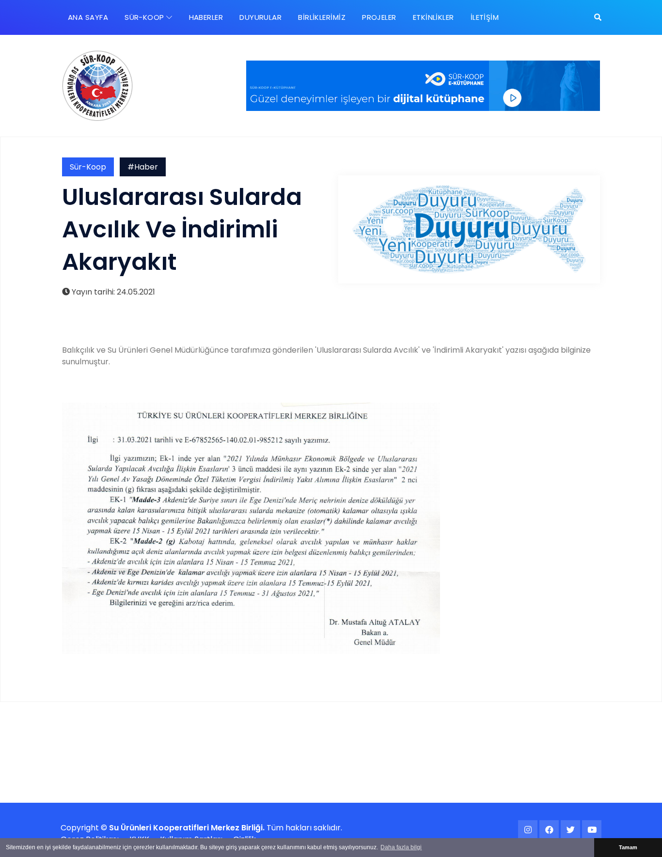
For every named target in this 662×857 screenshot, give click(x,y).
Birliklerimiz (322, 17)
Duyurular (260, 17)
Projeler (379, 17)
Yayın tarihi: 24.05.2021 (112, 291)
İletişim (485, 17)
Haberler (206, 17)
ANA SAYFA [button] (88, 17)
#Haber (142, 166)
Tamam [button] (628, 847)
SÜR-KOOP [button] (145, 17)
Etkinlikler (433, 17)
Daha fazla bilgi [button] (401, 847)
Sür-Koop (88, 166)
